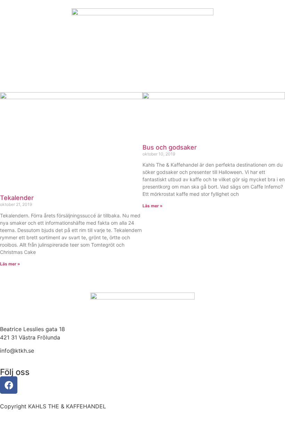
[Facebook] (8, 385)
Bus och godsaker (169, 147)
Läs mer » (10, 263)
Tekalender (17, 197)
